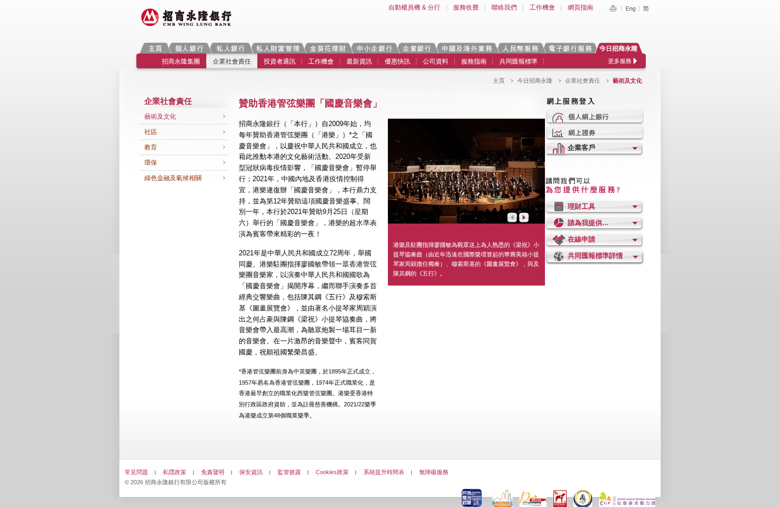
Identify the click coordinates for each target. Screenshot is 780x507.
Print (613, 8)
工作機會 (542, 7)
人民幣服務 (520, 48)
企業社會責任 (232, 61)
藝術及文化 (160, 116)
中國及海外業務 (466, 48)
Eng (631, 8)
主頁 (155, 48)
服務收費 (466, 7)
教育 (150, 147)
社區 (150, 132)
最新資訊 (359, 61)
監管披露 (289, 472)
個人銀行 (189, 48)
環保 (150, 162)
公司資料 (435, 61)
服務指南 (474, 61)
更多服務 (619, 61)
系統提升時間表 (383, 472)
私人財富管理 (277, 48)
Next (524, 218)
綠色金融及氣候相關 (173, 178)
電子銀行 (570, 48)
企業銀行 (417, 48)
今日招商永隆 (620, 48)
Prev (511, 218)
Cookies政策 (332, 472)
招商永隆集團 (181, 61)
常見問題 (136, 472)
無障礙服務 (433, 472)
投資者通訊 (280, 61)
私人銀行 (230, 48)
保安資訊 (251, 472)
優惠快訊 (397, 61)
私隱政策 (174, 472)
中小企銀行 (374, 48)
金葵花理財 (327, 48)
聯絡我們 (504, 7)
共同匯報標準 (518, 61)
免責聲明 (212, 472)
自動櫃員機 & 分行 (414, 7)
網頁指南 (580, 7)
